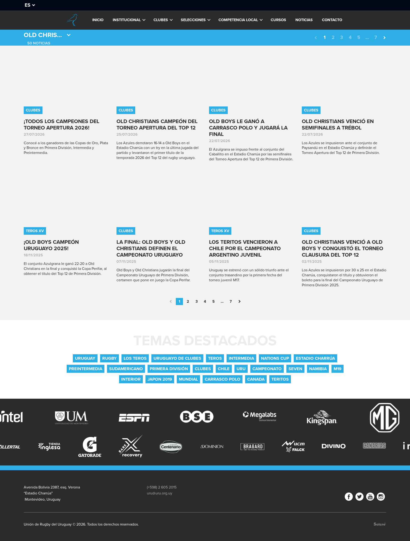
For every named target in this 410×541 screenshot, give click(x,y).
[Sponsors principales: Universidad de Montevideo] (50, 418)
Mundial (188, 379)
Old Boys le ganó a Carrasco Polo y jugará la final (248, 127)
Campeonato (267, 368)
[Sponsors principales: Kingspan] (301, 418)
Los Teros (135, 358)
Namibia (318, 368)
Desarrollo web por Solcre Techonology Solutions (380, 524)
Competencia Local (238, 20)
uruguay (85, 358)
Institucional (127, 20)
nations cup (275, 358)
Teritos (280, 379)
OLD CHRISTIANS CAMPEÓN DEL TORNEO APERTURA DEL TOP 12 (157, 124)
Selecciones (193, 20)
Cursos (278, 20)
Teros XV (35, 231)
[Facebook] (349, 498)
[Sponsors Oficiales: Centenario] (142, 447)
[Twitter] (359, 498)
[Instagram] (381, 498)
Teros (215, 358)
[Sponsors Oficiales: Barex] (101, 446)
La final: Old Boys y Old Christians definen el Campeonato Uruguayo (150, 248)
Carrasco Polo (222, 379)
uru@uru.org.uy (159, 493)
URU (241, 368)
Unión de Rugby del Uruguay (72, 20)
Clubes (161, 20)
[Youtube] (370, 498)
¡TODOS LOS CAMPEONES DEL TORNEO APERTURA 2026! (61, 124)
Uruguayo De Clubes (177, 358)
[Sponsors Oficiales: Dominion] (183, 447)
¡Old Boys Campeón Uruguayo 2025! (51, 245)
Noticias (304, 20)
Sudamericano (126, 368)
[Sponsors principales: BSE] (176, 418)
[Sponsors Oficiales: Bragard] (223, 447)
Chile (224, 368)
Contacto (332, 20)
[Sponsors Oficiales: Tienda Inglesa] (20, 447)
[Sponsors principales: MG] (364, 418)
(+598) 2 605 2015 (162, 487)
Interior (131, 379)
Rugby (109, 358)
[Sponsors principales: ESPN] (113, 418)
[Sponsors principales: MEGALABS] (238, 418)
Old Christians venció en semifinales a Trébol (338, 124)
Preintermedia (85, 368)
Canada (256, 379)
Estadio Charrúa (315, 358)
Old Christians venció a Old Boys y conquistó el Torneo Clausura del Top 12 (342, 248)
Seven (295, 368)
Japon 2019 (160, 379)
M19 (337, 368)
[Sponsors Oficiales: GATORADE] (61, 447)
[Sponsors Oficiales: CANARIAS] (345, 447)
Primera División (169, 368)
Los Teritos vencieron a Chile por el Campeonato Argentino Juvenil (245, 248)
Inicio (97, 20)
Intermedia (241, 358)
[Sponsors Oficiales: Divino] (305, 447)
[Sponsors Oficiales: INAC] (386, 447)
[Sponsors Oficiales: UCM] (264, 447)
